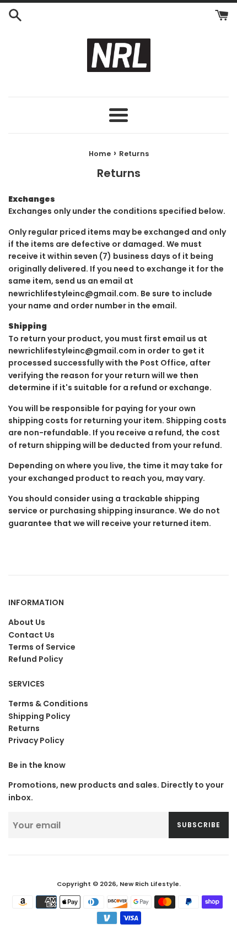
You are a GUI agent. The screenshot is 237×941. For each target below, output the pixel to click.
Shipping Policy (39, 716)
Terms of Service (42, 646)
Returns (24, 728)
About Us (26, 622)
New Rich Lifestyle (149, 883)
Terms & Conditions (48, 703)
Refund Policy (35, 659)
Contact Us (31, 634)
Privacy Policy (36, 740)
